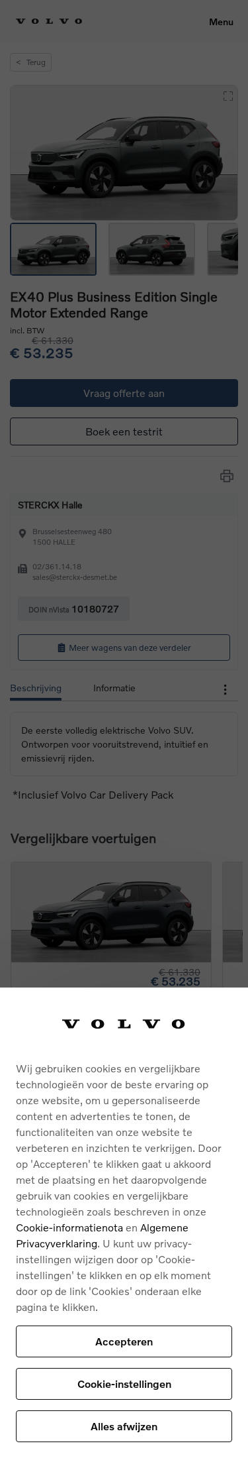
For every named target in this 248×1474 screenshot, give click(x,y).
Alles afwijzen (124, 1426)
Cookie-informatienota (69, 1227)
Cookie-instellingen (124, 1383)
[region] (124, 1231)
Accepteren (124, 1341)
